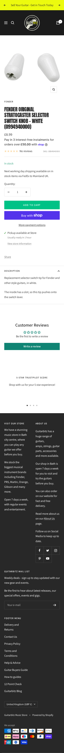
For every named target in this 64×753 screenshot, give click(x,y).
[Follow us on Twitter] (48, 550)
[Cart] (58, 22)
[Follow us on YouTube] (48, 558)
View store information (19, 243)
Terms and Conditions (10, 653)
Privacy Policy (12, 644)
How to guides (12, 677)
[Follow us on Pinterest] (40, 558)
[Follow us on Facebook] (40, 550)
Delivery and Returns (11, 627)
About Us (49, 518)
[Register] (54, 605)
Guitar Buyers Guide (16, 670)
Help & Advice (12, 663)
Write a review (32, 346)
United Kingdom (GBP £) (19, 704)
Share (7, 257)
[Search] (12, 22)
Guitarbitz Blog (13, 691)
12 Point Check (13, 684)
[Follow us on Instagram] (56, 550)
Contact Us (10, 637)
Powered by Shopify (42, 715)
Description (12, 270)
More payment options (32, 225)
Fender (8, 101)
